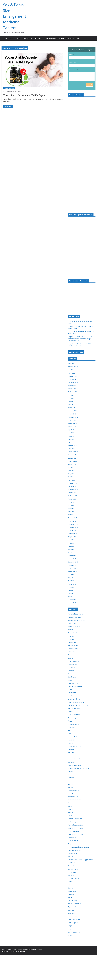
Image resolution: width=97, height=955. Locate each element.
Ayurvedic (71, 636)
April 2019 (71, 511)
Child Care (71, 658)
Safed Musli (71, 863)
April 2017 (71, 581)
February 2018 (72, 556)
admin (19, 91)
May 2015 (71, 590)
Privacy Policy (51, 38)
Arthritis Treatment (74, 626)
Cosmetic (71, 674)
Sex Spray (71, 875)
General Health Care (74, 724)
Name (71, 54)
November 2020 (73, 489)
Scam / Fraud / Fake (74, 866)
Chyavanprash (72, 664)
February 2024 (72, 376)
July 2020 (71, 502)
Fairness (70, 712)
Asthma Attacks (73, 633)
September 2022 (73, 423)
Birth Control (72, 642)
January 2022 (72, 448)
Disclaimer (39, 38)
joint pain (71, 778)
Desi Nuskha (72, 693)
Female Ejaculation (74, 715)
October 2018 (72, 530)
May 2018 (71, 546)
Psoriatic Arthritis (73, 853)
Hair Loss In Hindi (73, 737)
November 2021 (73, 455)
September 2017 (73, 571)
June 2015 (71, 587)
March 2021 (71, 480)
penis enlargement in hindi (76, 834)
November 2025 (73, 367)
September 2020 (73, 496)
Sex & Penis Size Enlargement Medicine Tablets (14, 16)
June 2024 (71, 370)
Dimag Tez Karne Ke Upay (76, 702)
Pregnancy (71, 844)
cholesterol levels (73, 661)
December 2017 (73, 562)
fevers (70, 721)
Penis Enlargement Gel (75, 831)
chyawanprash (72, 667)
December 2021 (73, 452)
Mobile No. (72, 62)
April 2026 (71, 363)
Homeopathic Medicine (75, 759)
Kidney (70, 781)
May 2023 (71, 401)
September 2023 (73, 392)
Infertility (70, 771)
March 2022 (71, 442)
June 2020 (71, 505)
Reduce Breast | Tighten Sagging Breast (80, 860)
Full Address (72, 70)
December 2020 (73, 486)
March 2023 (71, 408)
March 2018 (71, 552)
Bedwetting (71, 639)
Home (5, 38)
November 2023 (73, 386)
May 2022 (71, 436)
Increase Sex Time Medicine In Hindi (79, 768)
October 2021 (72, 458)
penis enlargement (9, 88)
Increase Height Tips (74, 765)
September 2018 (73, 534)
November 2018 (73, 527)
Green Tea (71, 727)
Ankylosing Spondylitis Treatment (78, 620)
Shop (12, 38)
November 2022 (73, 417)
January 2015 (72, 603)
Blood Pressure (73, 645)
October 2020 (72, 493)
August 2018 (72, 537)
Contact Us (27, 38)
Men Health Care (73, 797)
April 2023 (71, 404)
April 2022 (71, 439)
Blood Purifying (72, 649)
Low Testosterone (73, 790)
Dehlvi (70, 689)
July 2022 (71, 430)
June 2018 (71, 543)
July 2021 (71, 467)
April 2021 (71, 477)
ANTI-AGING (72, 623)
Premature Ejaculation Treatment (78, 847)
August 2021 (72, 464)
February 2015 (72, 600)
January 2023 (72, 414)
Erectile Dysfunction (74, 708)
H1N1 (70, 730)
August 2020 (72, 499)
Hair (69, 734)
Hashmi (70, 743)
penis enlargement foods (75, 828)
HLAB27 (70, 756)
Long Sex (71, 784)
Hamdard (71, 740)
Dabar (70, 680)
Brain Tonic (71, 652)
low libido (71, 787)
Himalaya (71, 749)
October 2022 (72, 420)
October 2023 (72, 389)
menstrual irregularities (75, 800)
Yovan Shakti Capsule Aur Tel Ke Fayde (24, 95)
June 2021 (71, 471)
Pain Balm (71, 812)
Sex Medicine (72, 872)
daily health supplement (75, 686)
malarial (70, 793)
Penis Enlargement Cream (76, 825)
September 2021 (73, 461)
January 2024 (72, 379)
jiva (69, 774)
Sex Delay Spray (73, 869)
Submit (90, 85)
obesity (70, 806)
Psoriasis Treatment (74, 850)
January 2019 (72, 521)
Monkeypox (71, 803)
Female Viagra (72, 718)
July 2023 (71, 395)
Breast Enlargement (74, 655)
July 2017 (71, 574)
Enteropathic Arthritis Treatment (78, 705)
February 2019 (72, 518)
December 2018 (73, 524)
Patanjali (70, 815)
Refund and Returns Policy (69, 38)
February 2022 (72, 445)
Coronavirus (71, 671)
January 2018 (72, 559)
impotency (71, 762)
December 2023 (73, 382)
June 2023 (71, 398)
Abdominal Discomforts (75, 614)
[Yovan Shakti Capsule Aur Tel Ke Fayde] (33, 70)
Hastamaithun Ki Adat (74, 746)
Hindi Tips (71, 752)
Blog (18, 38)
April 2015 (71, 593)
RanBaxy (71, 856)
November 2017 (73, 565)
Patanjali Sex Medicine (75, 819)
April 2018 (71, 549)
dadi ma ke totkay (73, 683)
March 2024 (71, 373)
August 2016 (72, 584)
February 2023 (72, 411)
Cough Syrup (72, 677)
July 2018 (71, 540)
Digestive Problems (74, 699)
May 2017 (71, 578)
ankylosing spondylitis (74, 617)
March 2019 (71, 515)
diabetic (70, 696)
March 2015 (71, 597)
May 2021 (71, 474)
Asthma (70, 630)
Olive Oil (70, 809)
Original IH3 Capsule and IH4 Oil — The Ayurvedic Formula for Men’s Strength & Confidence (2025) (80, 339)
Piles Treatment (73, 841)
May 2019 (71, 508)
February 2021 (72, 483)
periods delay (72, 837)
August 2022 (72, 426)
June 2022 (71, 433)
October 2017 (72, 568)
